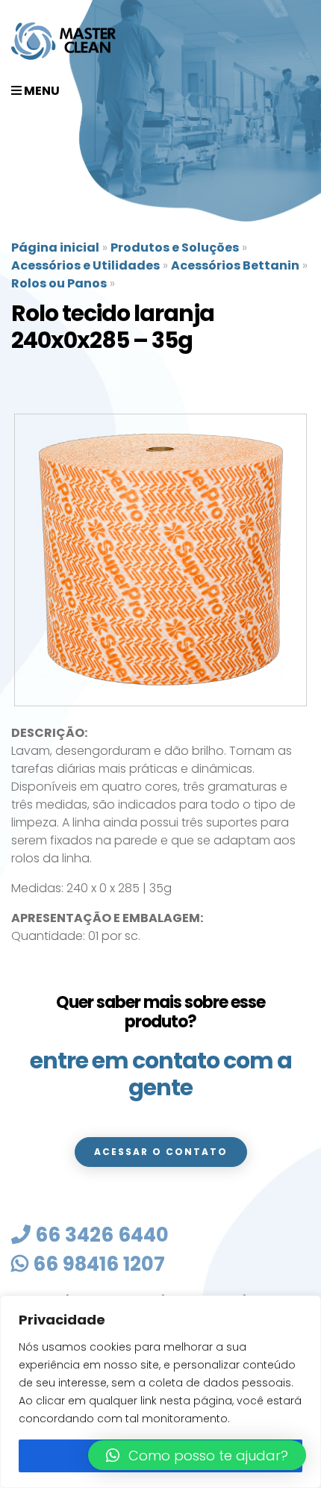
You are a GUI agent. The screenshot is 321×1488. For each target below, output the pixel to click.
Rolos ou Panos (59, 283)
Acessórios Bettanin (235, 265)
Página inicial (55, 247)
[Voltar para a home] (63, 41)
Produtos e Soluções (174, 247)
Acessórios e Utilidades (85, 265)
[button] (197, 1455)
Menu (41, 90)
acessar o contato (161, 1151)
